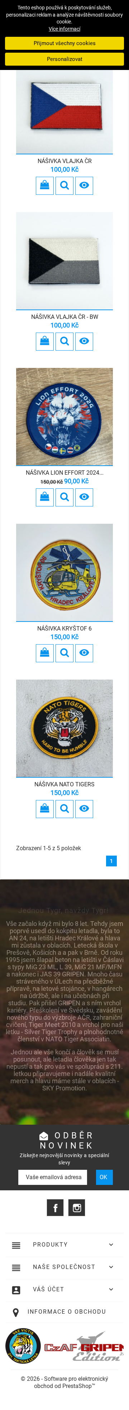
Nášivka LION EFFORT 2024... (65, 472)
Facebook (55, 1207)
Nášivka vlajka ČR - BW (64, 316)
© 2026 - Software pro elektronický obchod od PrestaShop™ (64, 1382)
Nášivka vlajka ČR (65, 161)
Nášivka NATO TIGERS (64, 784)
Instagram (76, 1207)
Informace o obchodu (67, 1311)
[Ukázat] (64, 186)
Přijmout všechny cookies (65, 43)
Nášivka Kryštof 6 (64, 628)
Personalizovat (64, 59)
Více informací (64, 29)
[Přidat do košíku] (45, 186)
